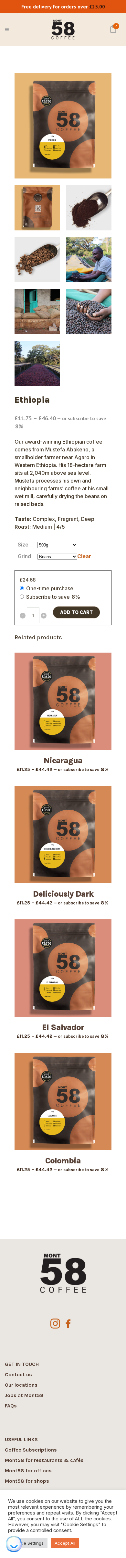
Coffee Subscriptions (31, 1450)
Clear (84, 556)
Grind (24, 556)
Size (23, 544)
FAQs (11, 1406)
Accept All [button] (65, 1543)
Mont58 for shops (27, 1481)
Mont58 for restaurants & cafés (44, 1460)
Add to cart (76, 612)
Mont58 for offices (28, 1470)
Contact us (18, 1374)
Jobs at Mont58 (24, 1395)
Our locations (21, 1385)
